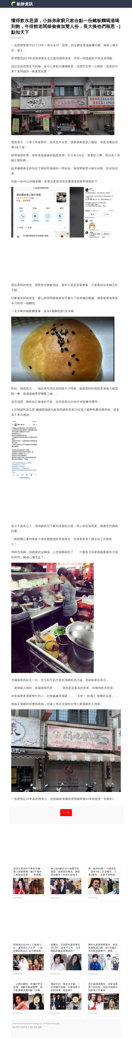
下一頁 (66, 812)
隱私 (36, 1027)
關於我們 (16, 1027)
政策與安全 (24, 1027)
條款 (31, 1027)
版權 (40, 1027)
